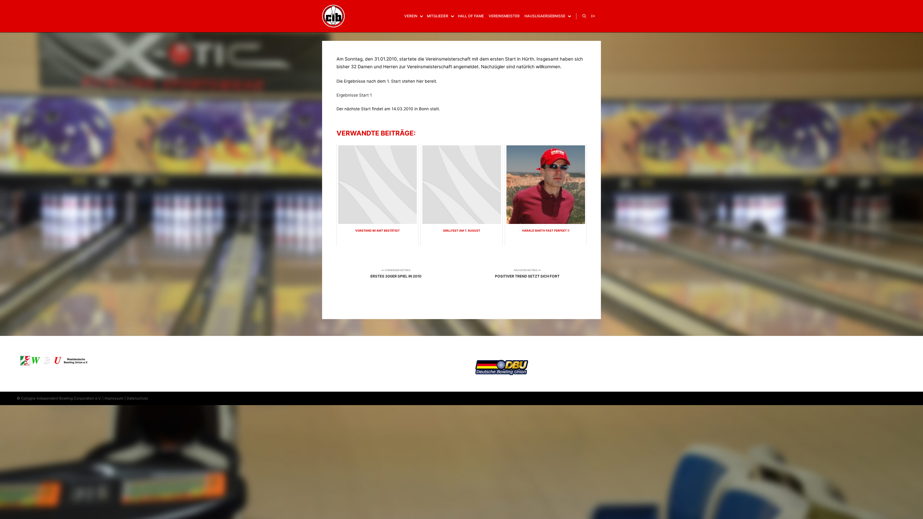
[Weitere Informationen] (593, 16)
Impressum (114, 398)
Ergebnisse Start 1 (354, 95)
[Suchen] (584, 16)
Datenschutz (137, 398)
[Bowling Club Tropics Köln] (333, 16)
